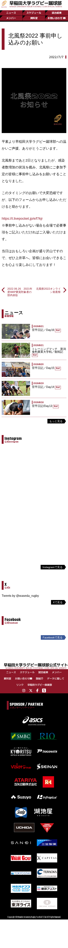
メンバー (11, 18)
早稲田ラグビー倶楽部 (39, 684)
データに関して (55, 678)
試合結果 (57, 12)
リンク (20, 684)
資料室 (34, 18)
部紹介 (39, 678)
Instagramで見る (52, 567)
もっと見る (56, 421)
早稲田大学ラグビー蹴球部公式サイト (36, 665)
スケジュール (33, 12)
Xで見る (58, 602)
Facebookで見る (53, 637)
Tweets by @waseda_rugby (20, 595)
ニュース (11, 12)
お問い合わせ (55, 18)
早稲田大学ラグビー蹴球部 (35, 4)
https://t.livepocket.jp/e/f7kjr (22, 218)
